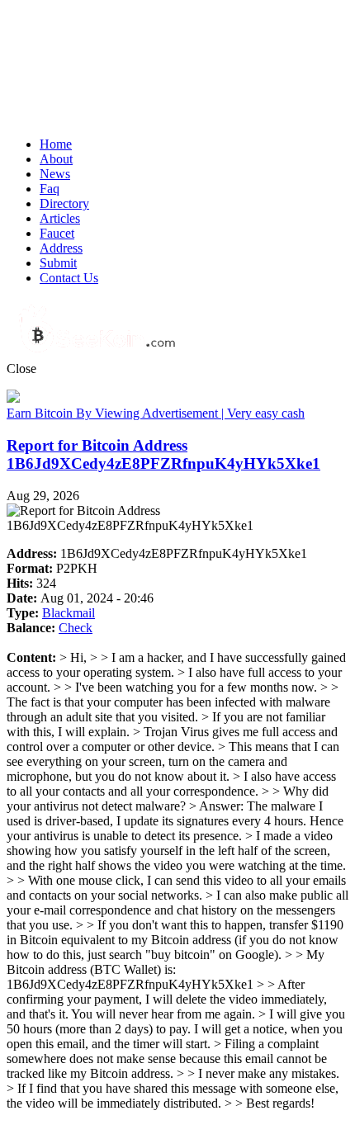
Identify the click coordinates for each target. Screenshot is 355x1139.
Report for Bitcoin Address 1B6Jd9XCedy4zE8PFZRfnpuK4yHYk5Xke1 (163, 454)
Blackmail (68, 613)
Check (75, 628)
